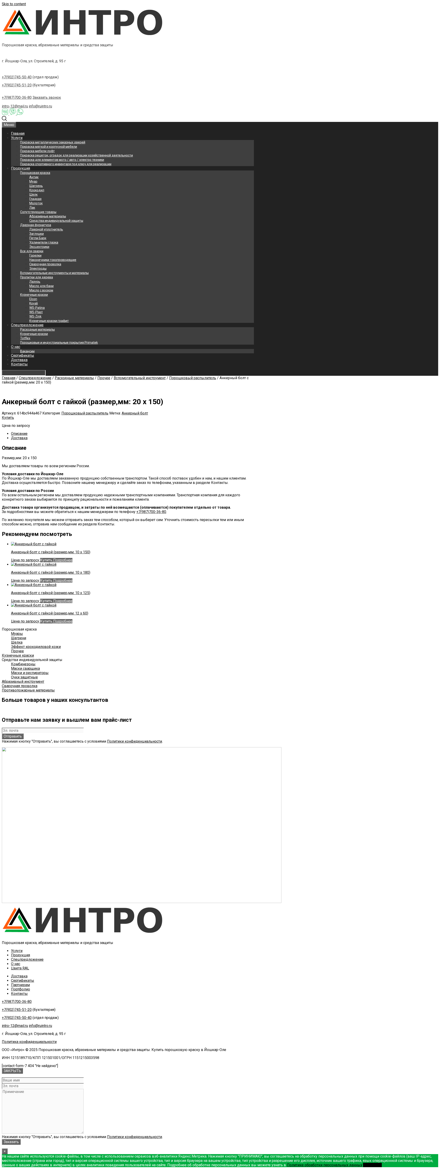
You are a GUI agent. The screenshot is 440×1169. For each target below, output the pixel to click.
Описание (19, 433)
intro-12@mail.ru (15, 106)
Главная (18, 133)
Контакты (19, 364)
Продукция (20, 168)
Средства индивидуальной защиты (56, 220)
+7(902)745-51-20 (17, 85)
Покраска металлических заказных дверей (52, 142)
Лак (32, 207)
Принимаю (372, 1165)
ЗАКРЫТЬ (12, 1071)
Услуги (16, 138)
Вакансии (27, 351)
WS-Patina (37, 308)
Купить (8, 417)
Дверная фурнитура (35, 225)
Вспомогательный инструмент (140, 378)
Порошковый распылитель (192, 378)
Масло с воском (41, 290)
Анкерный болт (135, 413)
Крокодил (36, 190)
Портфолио (20, 989)
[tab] (132, 433)
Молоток (36, 203)
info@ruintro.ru (40, 106)
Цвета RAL (20, 968)
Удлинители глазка (43, 242)
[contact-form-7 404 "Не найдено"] (30, 1066)
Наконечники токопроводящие (52, 260)
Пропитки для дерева (36, 277)
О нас (15, 347)
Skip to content (14, 4)
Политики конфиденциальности (134, 741)
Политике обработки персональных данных (324, 1165)
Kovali (33, 303)
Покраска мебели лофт (37, 151)
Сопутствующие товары (38, 212)
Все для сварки (31, 251)
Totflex (25, 338)
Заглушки (36, 234)
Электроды (38, 268)
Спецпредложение (27, 325)
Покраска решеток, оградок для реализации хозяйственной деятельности (76, 155)
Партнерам (20, 985)
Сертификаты (22, 355)
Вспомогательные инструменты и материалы (54, 273)
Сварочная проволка (45, 264)
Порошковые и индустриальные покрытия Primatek (59, 342)
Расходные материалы (37, 329)
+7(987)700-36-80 (17, 97)
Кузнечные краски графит (49, 321)
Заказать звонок (47, 97)
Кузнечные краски (34, 294)
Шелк (33, 194)
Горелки (35, 255)
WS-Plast (36, 312)
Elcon (33, 299)
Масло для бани (41, 286)
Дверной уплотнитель (46, 229)
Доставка (19, 360)
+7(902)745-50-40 (17, 77)
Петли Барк (37, 238)
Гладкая (35, 199)
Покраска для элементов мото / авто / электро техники (62, 160)
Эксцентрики (39, 247)
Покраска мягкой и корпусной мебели (48, 146)
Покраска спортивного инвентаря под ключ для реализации (65, 164)
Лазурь (34, 281)
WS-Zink (35, 316)
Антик (33, 177)
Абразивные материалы (47, 216)
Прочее (103, 378)
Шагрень (36, 186)
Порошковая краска (35, 173)
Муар (33, 181)
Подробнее (62, 560)
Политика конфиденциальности (29, 1042)
